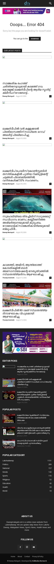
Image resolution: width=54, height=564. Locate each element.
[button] (4, 3)
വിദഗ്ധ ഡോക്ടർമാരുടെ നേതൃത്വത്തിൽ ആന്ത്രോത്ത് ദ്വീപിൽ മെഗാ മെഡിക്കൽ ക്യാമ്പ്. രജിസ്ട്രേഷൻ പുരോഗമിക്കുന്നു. (33, 430)
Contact (27, 556)
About (20, 556)
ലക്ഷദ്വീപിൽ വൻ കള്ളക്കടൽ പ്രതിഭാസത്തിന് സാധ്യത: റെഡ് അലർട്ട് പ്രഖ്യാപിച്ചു (24, 131)
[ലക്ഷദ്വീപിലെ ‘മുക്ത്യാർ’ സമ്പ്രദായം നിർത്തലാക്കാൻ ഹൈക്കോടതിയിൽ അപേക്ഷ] (9, 418)
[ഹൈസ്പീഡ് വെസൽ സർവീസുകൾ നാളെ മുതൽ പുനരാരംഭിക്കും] (9, 443)
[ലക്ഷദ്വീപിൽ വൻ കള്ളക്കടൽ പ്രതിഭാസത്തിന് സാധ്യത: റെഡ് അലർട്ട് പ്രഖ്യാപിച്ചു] (27, 113)
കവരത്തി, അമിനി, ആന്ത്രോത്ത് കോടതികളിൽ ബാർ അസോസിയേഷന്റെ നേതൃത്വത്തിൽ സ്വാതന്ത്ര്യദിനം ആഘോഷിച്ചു (25, 269)
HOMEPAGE (35, 39)
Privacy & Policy (37, 556)
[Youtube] (33, 547)
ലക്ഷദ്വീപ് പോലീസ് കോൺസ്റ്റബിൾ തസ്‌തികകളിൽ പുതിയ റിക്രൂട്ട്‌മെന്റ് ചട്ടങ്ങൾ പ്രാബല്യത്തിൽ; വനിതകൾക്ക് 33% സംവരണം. (25, 175)
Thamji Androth (8, 278)
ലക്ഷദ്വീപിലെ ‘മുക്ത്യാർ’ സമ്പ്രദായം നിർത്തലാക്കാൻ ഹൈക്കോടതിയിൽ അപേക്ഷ (33, 417)
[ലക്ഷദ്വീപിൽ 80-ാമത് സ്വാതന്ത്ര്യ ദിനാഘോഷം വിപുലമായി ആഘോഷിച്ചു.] (27, 295)
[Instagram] (27, 547)
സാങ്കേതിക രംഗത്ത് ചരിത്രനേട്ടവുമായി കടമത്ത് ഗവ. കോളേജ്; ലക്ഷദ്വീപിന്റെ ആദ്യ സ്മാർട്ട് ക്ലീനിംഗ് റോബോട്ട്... (26, 88)
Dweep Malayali (8, 96)
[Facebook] (20, 547)
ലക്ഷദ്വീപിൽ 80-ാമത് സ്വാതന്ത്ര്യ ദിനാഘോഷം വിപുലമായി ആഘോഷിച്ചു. (25, 313)
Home (13, 556)
